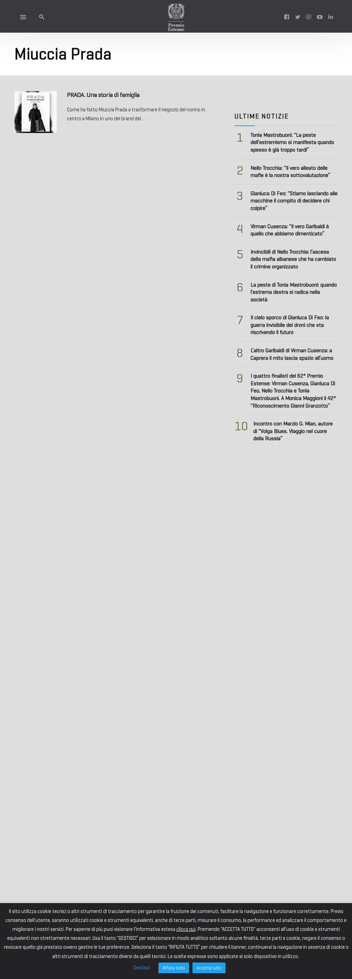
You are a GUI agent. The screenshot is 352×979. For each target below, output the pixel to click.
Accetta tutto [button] (209, 968)
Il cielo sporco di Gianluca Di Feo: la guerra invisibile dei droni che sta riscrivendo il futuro (290, 324)
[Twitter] (298, 16)
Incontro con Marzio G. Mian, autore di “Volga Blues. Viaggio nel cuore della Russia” (293, 431)
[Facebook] (287, 16)
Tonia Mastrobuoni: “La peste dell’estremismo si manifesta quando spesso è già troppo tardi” (292, 142)
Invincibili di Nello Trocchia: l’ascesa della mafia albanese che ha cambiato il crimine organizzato (293, 259)
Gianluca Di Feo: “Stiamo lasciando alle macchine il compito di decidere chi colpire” (294, 200)
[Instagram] (309, 16)
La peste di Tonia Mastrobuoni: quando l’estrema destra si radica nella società (294, 292)
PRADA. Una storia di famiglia (103, 95)
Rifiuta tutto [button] (174, 968)
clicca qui (186, 929)
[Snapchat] (331, 16)
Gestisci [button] (141, 968)
